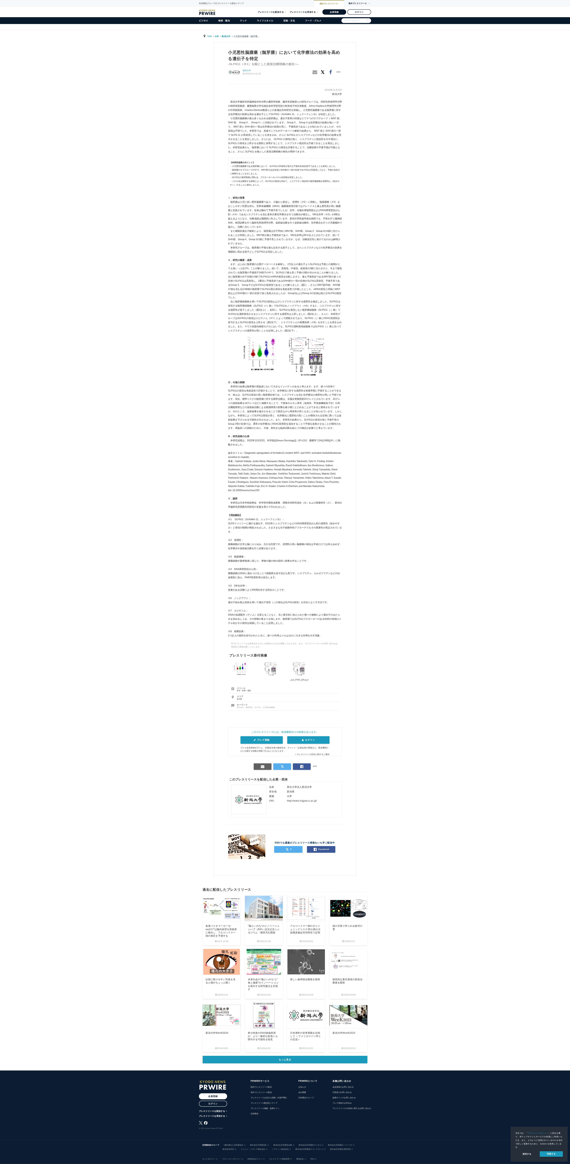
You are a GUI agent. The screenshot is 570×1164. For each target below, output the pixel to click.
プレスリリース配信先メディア (264, 1103)
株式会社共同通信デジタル (310, 1145)
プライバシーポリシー (538, 1133)
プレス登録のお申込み (342, 1103)
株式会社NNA (228, 1149)
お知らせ (302, 1087)
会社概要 (302, 1092)
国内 (329, 4)
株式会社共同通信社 (258, 1145)
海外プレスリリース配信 (261, 1092)
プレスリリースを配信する (271, 12)
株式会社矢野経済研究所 (340, 1149)
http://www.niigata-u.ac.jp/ (302, 801)
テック (243, 20)
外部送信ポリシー (254, 1159)
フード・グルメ (313, 20)
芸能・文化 (289, 20)
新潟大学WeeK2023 (343, 1033)
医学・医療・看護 (244, 690)
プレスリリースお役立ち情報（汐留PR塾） (269, 1098)
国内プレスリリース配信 (261, 1087)
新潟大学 (226, 36)
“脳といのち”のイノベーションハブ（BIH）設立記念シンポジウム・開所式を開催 (264, 929)
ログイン (359, 12)
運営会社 (300, 1159)
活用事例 (254, 1114)
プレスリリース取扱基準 (279, 1159)
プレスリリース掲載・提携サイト (265, 1108)
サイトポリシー (208, 1159)
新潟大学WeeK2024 (217, 1033)
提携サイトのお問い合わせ (344, 1098)
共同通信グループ (306, 1098)
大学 (217, 36)
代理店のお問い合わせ (342, 1092)
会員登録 (334, 12)
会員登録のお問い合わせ (343, 1087)
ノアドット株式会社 (280, 1149)
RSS (313, 1159)
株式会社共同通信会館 (282, 1145)
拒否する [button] (527, 1154)
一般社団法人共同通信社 (233, 1145)
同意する (551, 1154)
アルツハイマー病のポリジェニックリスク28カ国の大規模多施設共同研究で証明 (305, 929)
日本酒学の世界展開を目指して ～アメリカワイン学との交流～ (305, 1036)
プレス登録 (263, 740)
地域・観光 (224, 20)
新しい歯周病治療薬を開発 (305, 979)
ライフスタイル (265, 20)
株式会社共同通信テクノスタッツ (309, 1149)
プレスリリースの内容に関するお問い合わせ (351, 1108)
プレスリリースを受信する (302, 12)
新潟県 (239, 699)
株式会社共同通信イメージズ (340, 1145)
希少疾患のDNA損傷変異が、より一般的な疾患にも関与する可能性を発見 (263, 1036)
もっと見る (285, 1059)
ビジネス (203, 20)
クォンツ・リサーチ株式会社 (253, 1149)
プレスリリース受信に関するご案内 (313, 754)
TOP (209, 36)
